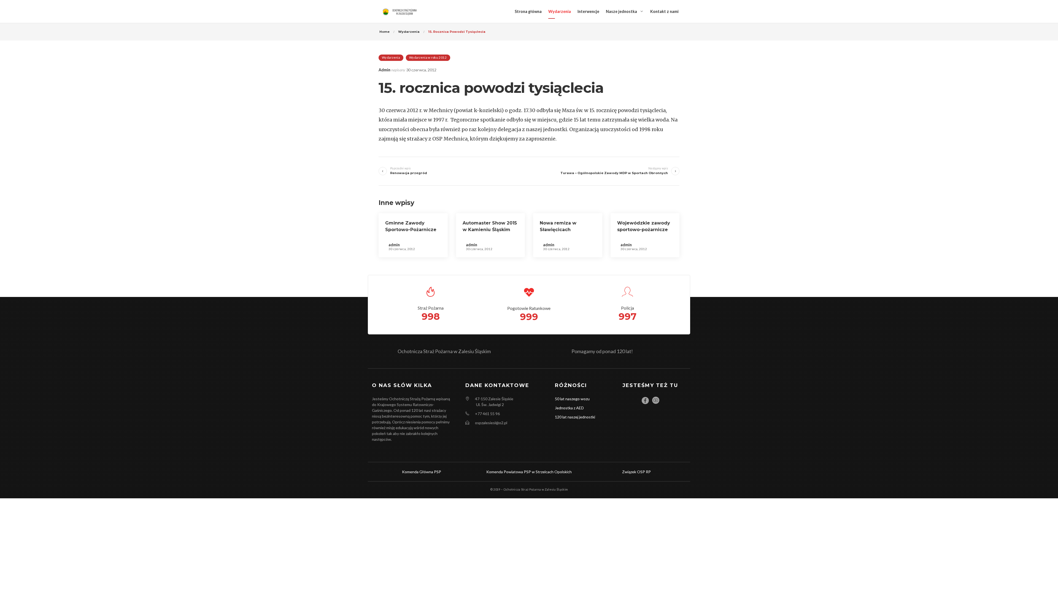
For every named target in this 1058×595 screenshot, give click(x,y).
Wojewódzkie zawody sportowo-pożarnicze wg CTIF (643, 229)
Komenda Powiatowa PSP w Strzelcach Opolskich (529, 471)
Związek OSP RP (636, 471)
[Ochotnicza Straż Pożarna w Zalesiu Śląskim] (400, 11)
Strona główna (528, 11)
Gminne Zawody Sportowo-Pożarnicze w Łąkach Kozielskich (410, 229)
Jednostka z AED (569, 407)
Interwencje (588, 11)
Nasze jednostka (621, 11)
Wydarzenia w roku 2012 (428, 57)
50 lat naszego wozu (572, 398)
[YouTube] (655, 400)
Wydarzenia (559, 11)
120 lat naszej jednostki (575, 417)
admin (384, 69)
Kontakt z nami (664, 11)
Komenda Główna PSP (421, 471)
